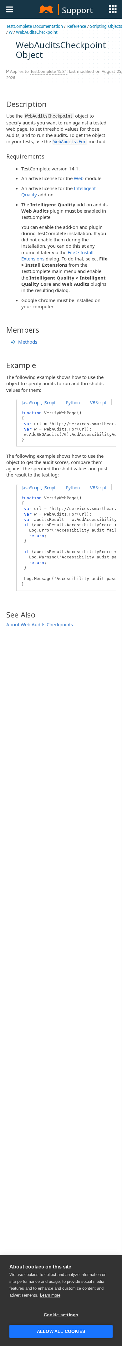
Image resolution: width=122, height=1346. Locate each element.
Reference (76, 26)
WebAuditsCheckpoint (37, 32)
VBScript (98, 403)
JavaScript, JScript (39, 403)
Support (77, 10)
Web (79, 178)
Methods (27, 342)
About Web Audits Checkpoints (39, 624)
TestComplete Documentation (34, 26)
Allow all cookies (61, 1331)
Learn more (50, 1295)
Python (73, 403)
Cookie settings (61, 1315)
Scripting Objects (106, 26)
